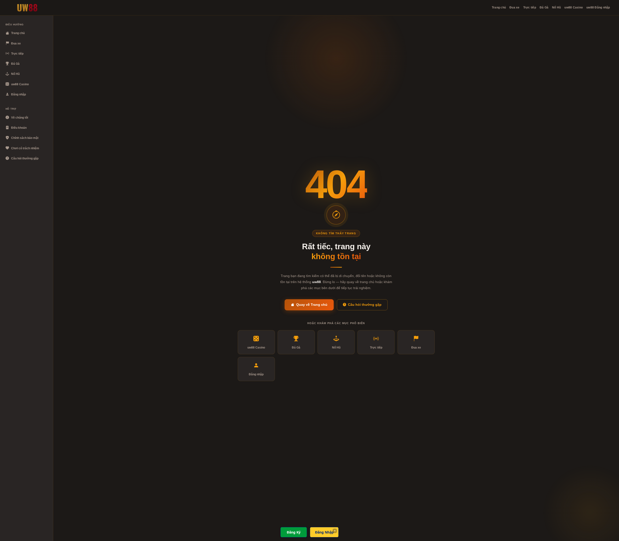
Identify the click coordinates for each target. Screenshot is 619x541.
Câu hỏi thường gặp (24, 158)
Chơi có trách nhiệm (25, 148)
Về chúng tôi (19, 117)
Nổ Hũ (556, 7)
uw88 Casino (573, 7)
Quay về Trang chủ (311, 304)
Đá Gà (544, 7)
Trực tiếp (529, 7)
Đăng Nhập (324, 532)
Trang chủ (499, 7)
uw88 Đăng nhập (598, 7)
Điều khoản (19, 127)
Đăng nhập (18, 94)
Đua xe (514, 7)
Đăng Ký (294, 532)
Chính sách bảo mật (24, 138)
